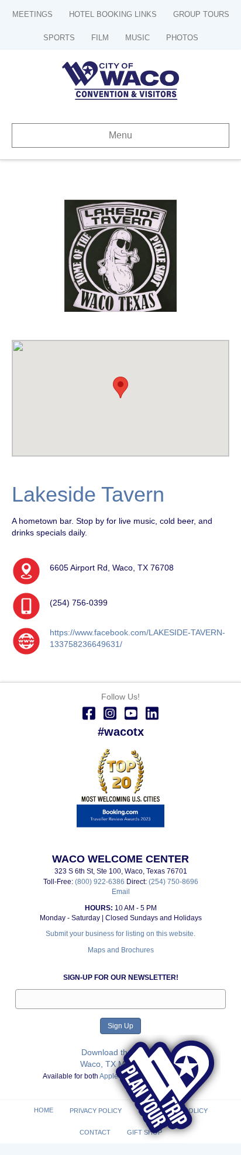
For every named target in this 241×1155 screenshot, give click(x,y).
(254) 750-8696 (173, 882)
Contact (95, 1132)
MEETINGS (32, 14)
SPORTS (59, 37)
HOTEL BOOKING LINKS (113, 14)
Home (43, 1110)
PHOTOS (182, 37)
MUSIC (137, 37)
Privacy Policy (96, 1110)
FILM (100, 37)
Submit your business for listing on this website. (120, 934)
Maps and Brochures (121, 950)
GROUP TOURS (201, 14)
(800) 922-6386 (100, 882)
